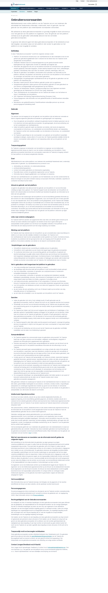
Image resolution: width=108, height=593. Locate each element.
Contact (82, 1)
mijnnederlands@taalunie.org (56, 547)
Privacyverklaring (38, 495)
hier (30, 433)
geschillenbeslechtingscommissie (42, 536)
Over (92, 1)
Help (77, 1)
